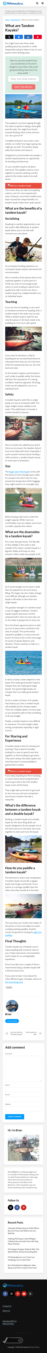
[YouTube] (24, 1293)
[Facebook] (17, 1207)
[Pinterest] (23, 1207)
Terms (37, 1347)
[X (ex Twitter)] (30, 1293)
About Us (6, 1311)
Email (7, 1094)
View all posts (12, 1021)
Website (8, 1104)
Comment (8, 1053)
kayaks (9, 987)
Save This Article (23, 87)
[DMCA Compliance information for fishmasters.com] (13, 1340)
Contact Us (7, 1306)
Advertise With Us (10, 1321)
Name (7, 1085)
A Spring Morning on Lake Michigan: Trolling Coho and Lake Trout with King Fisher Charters (23, 1241)
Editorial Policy (8, 1324)
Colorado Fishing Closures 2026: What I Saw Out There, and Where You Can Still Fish (23, 1231)
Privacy (31, 1347)
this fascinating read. (14, 982)
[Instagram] (10, 1207)
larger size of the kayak (19, 471)
